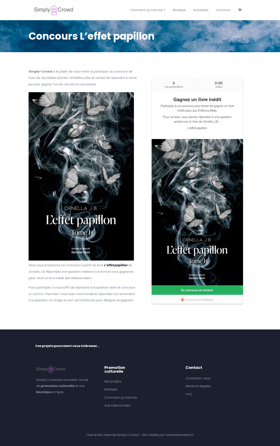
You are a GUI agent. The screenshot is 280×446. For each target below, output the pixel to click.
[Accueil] (53, 10)
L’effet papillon (115, 265)
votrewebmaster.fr (179, 435)
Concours (223, 10)
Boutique (179, 10)
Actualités (200, 10)
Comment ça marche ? (147, 10)
